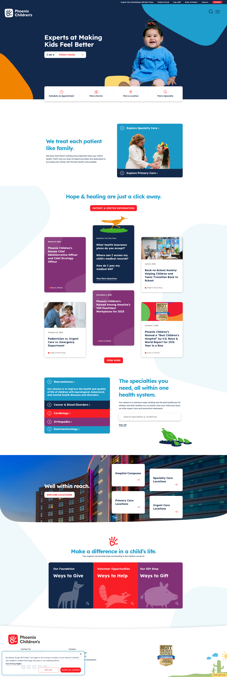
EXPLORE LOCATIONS (59, 494)
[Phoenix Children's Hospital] (18, 13)
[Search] (211, 11)
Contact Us (26, 649)
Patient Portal (163, 2)
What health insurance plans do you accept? (111, 246)
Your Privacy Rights (14, 664)
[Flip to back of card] (88, 603)
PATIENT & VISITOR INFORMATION (113, 208)
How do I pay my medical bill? (108, 267)
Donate (217, 2)
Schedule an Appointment (61, 96)
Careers (205, 2)
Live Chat (219, 675)
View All (123, 425)
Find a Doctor (96, 96)
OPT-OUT (48, 670)
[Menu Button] (217, 11)
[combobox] (69, 54)
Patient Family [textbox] (67, 54)
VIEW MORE (113, 360)
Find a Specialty (165, 96)
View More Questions (106, 278)
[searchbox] (147, 416)
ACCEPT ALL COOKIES (71, 670)
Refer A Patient (191, 2)
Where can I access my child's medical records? (112, 257)
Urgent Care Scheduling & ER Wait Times (137, 2)
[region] (43, 663)
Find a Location (130, 96)
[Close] (80, 654)
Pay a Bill (177, 2)
